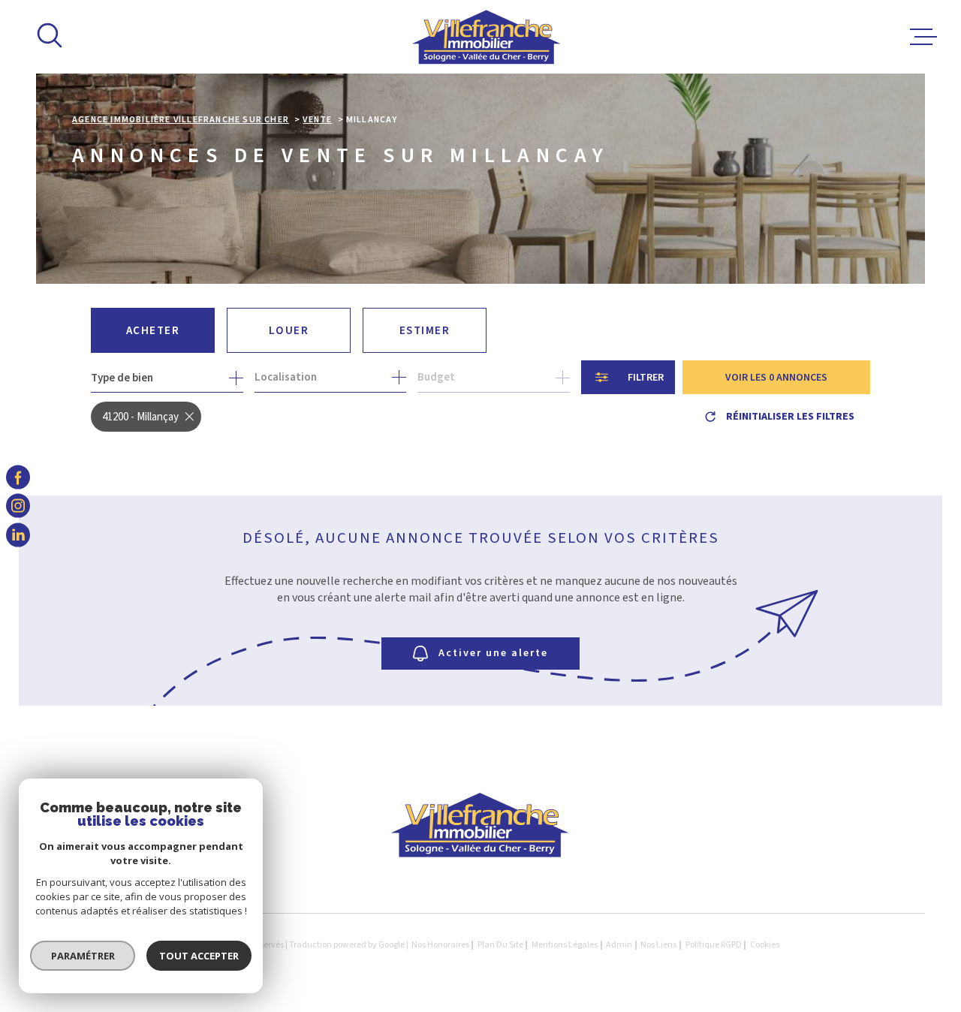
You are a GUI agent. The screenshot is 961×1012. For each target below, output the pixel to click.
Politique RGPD (713, 944)
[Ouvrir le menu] (923, 36)
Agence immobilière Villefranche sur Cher (180, 119)
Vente (317, 119)
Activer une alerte (493, 653)
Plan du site (500, 944)
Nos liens (658, 944)
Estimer (424, 331)
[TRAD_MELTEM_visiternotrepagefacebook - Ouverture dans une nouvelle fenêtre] (18, 477)
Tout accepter (199, 955)
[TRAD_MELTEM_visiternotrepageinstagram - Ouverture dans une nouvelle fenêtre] (18, 506)
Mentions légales (565, 944)
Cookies (764, 945)
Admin (619, 944)
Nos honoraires (440, 944)
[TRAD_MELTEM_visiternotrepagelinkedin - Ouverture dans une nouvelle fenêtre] (18, 535)
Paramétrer (83, 955)
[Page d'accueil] (486, 37)
